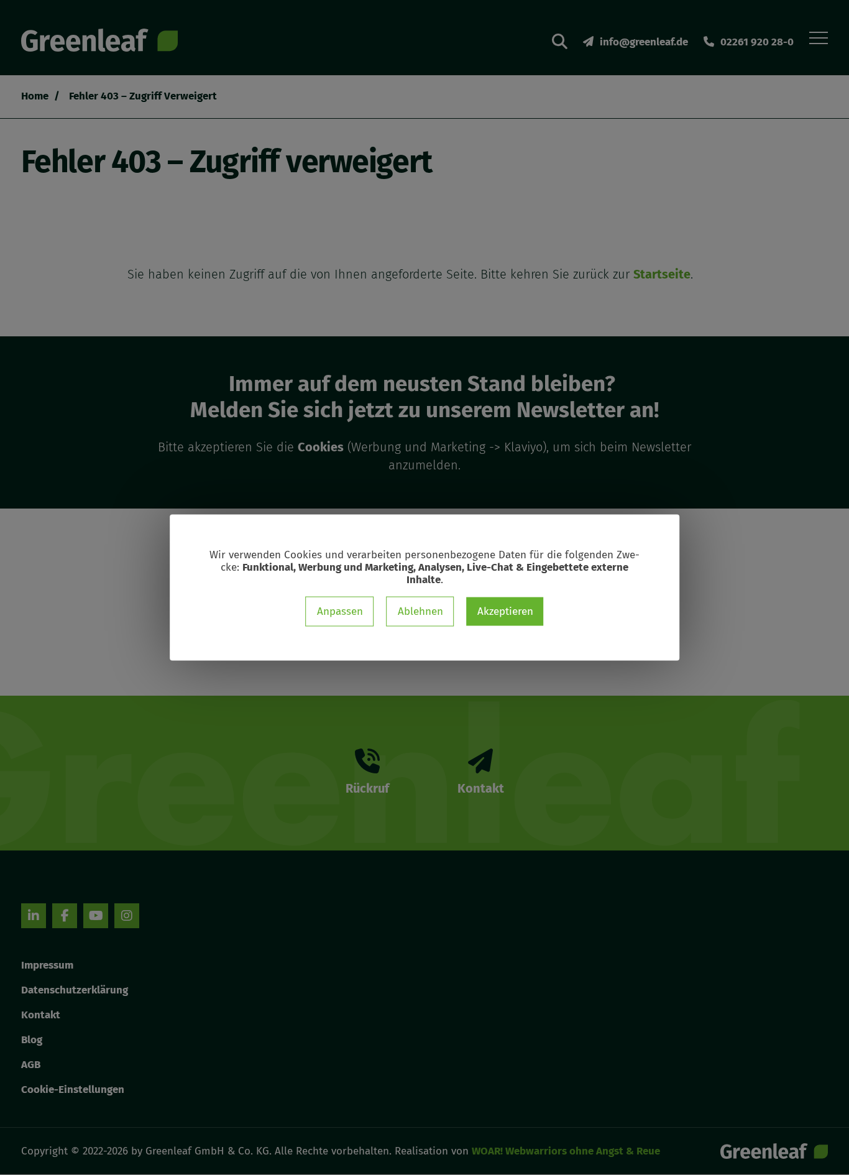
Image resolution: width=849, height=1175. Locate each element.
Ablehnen (420, 611)
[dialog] (424, 588)
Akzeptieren (505, 611)
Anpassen (340, 611)
